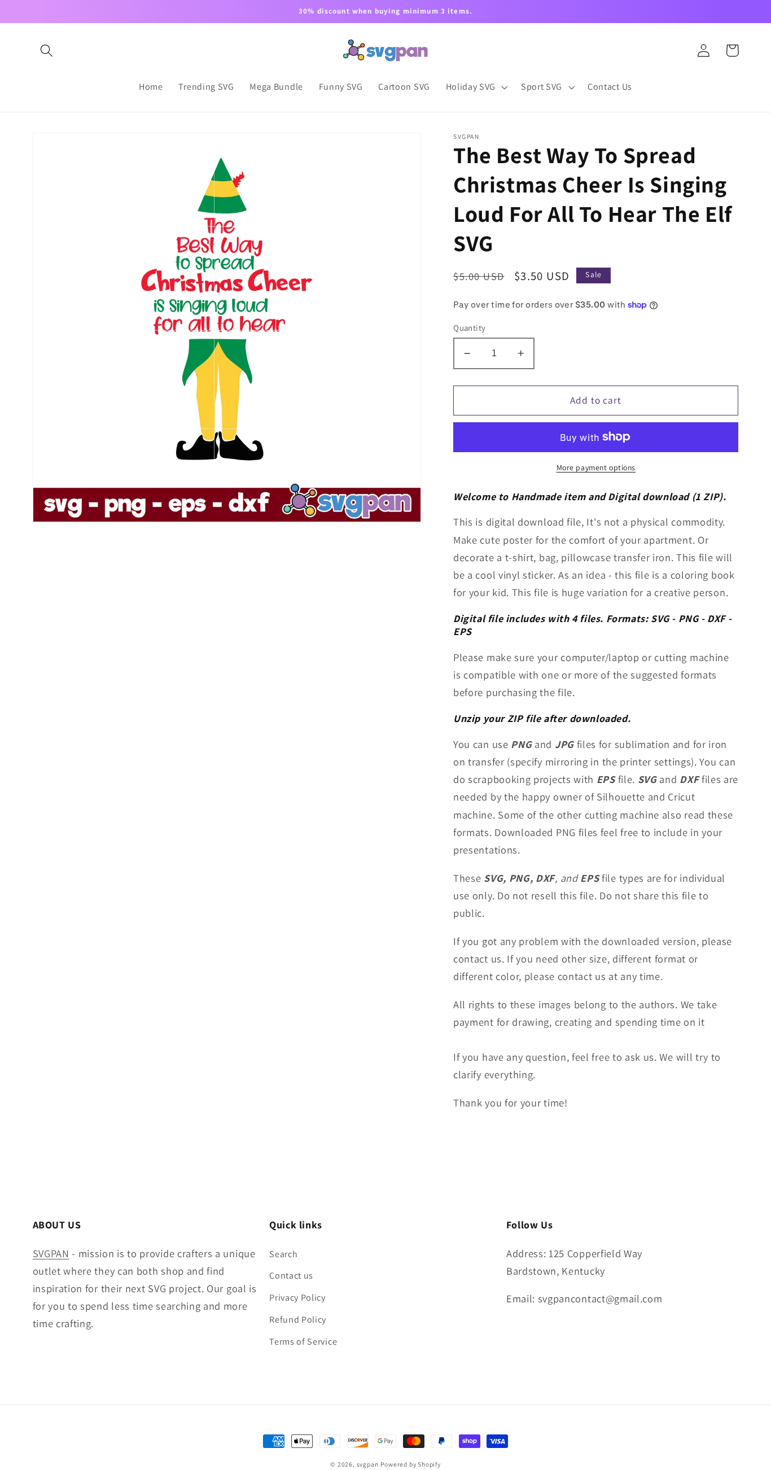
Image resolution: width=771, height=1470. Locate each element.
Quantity (469, 327)
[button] (47, 50)
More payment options (596, 467)
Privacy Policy (297, 1297)
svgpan (368, 1464)
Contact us (291, 1275)
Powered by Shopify (410, 1464)
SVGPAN (51, 1253)
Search (283, 1254)
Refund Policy (297, 1319)
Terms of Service (303, 1342)
